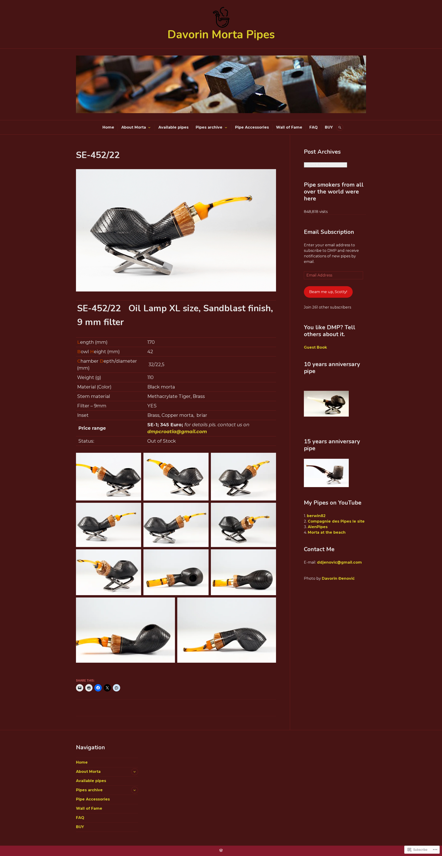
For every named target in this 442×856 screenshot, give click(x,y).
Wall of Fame (289, 127)
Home (108, 127)
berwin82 (316, 516)
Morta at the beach (327, 532)
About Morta (133, 127)
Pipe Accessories (252, 127)
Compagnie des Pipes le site (336, 521)
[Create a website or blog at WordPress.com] (221, 850)
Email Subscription (329, 232)
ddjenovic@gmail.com (339, 562)
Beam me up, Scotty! (328, 292)
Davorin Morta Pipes (221, 34)
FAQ (313, 127)
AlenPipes (318, 527)
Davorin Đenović (338, 578)
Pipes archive (209, 127)
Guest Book (315, 347)
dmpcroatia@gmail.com (177, 431)
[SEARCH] (339, 127)
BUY (329, 127)
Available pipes (173, 127)
